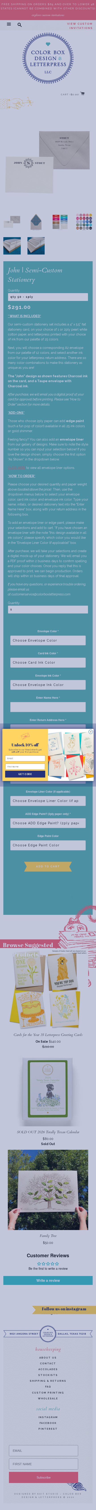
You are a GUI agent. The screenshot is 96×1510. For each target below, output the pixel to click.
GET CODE (25, 774)
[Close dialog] (91, 732)
